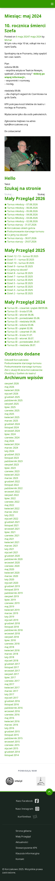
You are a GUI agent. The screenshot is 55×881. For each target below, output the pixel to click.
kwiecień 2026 (12, 390)
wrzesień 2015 (12, 741)
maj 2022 (9, 505)
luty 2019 (9, 616)
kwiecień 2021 (12, 542)
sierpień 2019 (12, 596)
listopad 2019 (12, 589)
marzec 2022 (11, 511)
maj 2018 (9, 647)
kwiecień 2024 (12, 444)
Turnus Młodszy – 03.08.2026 (22, 217)
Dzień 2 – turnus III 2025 (20, 293)
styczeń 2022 (11, 518)
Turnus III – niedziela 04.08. (21, 321)
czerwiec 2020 (12, 565)
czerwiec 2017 (12, 680)
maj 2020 (9, 569)
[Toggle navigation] (52, 4)
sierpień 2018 (12, 636)
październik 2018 (14, 630)
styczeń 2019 (11, 620)
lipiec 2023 (10, 468)
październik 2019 (14, 593)
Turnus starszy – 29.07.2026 (21, 241)
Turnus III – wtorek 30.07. (20, 338)
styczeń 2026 (11, 393)
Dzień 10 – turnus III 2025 (20, 263)
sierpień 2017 (12, 674)
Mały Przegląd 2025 (25, 250)
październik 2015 (14, 738)
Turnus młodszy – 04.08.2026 (22, 214)
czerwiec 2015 (12, 745)
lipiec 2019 (10, 599)
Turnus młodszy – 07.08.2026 (22, 204)
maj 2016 (9, 718)
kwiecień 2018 (12, 650)
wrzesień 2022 (12, 491)
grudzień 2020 (12, 555)
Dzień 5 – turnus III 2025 (20, 283)
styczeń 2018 (11, 660)
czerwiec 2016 (12, 714)
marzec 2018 (11, 653)
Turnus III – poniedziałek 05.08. (23, 318)
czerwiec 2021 (12, 535)
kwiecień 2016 (12, 721)
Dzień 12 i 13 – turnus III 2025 (22, 256)
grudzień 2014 (12, 751)
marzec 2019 (11, 613)
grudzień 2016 (12, 701)
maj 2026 (9, 386)
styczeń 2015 (11, 748)
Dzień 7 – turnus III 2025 (20, 276)
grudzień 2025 (12, 397)
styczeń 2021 (11, 552)
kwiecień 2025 (12, 417)
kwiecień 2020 (12, 572)
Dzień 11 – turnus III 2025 (20, 259)
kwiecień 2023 (12, 474)
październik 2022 (14, 488)
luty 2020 (9, 579)
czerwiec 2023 (12, 471)
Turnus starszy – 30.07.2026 (21, 238)
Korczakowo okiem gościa (21, 228)
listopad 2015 (12, 734)
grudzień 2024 (12, 424)
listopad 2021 (12, 525)
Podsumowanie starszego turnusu (25, 231)
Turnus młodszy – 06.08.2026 (22, 207)
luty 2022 (9, 515)
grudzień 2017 (12, 663)
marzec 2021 (11, 545)
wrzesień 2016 (12, 711)
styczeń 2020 (11, 582)
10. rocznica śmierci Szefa (25, 28)
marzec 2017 (11, 690)
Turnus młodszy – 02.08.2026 (22, 221)
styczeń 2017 (11, 697)
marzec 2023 (11, 478)
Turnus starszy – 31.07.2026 (21, 224)
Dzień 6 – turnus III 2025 (20, 279)
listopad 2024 (12, 427)
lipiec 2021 (10, 532)
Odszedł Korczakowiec (17, 359)
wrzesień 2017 (12, 670)
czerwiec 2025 (12, 410)
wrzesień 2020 (12, 562)
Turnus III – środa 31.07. (20, 335)
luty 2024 (9, 451)
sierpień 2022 (12, 495)
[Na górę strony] (49, 792)
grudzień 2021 (12, 522)
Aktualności (22, 842)
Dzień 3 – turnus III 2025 (20, 290)
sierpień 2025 (12, 403)
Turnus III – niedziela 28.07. (21, 345)
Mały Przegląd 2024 (25, 302)
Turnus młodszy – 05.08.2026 (22, 211)
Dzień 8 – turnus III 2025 (20, 273)
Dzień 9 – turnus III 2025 (20, 266)
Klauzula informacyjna (27, 853)
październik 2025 (14, 400)
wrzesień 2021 (12, 528)
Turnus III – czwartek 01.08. (21, 331)
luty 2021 (9, 549)
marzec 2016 (11, 724)
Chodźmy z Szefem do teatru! (20, 373)
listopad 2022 (12, 484)
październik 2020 (14, 559)
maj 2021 (9, 538)
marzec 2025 (11, 420)
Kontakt (20, 859)
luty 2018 (9, 657)
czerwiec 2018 (12, 643)
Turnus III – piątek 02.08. (20, 328)
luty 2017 (9, 694)
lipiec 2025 (10, 407)
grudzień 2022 (12, 481)
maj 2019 (9, 606)
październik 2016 (14, 707)
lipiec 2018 (10, 640)
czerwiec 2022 (12, 501)
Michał (8, 40)
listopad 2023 (12, 457)
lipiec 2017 (10, 677)
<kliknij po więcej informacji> (25, 75)
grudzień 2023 (12, 454)
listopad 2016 (12, 704)
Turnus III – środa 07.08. (20, 311)
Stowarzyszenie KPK (26, 847)
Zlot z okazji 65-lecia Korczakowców (23, 370)
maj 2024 (9, 440)
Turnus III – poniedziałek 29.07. (23, 341)
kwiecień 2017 (12, 687)
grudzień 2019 (12, 586)
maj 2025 (9, 413)
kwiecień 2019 (12, 609)
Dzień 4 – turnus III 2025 (20, 286)
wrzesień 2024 (12, 430)
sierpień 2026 (12, 383)
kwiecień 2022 (12, 508)
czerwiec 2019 (12, 603)
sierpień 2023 (12, 464)
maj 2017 (9, 684)
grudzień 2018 (12, 623)
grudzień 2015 (12, 731)
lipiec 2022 (10, 498)
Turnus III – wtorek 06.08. (20, 314)
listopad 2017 (12, 667)
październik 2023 (14, 461)
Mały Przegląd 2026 (25, 198)
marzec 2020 (11, 576)
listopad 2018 (12, 626)
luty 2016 (9, 728)
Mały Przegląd (23, 836)
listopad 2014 (12, 755)
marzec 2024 (11, 447)
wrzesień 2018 (12, 633)
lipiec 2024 (10, 434)
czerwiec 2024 (12, 437)
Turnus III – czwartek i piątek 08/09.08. (27, 308)
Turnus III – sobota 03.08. (20, 324)
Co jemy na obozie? (17, 234)
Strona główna (23, 830)
